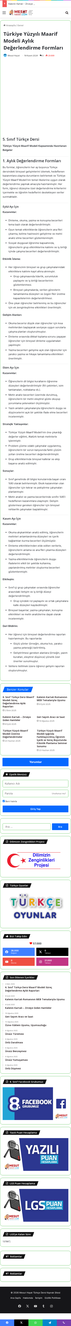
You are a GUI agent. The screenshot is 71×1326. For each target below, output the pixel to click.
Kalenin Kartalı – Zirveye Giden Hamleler (28, 3)
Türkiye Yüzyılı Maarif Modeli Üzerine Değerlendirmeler (15, 733)
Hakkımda (28, 1298)
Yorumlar (35, 762)
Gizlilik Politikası (53, 1298)
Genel (20, 25)
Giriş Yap (35, 809)
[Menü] (4, 13)
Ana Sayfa (15, 1298)
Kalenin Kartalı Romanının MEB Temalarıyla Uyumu (52, 698)
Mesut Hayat (14, 55)
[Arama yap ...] (67, 13)
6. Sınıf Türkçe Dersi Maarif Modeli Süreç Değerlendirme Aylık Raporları (18, 701)
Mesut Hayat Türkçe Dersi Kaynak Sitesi (39, 1292)
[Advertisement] (35, 96)
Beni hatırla (11, 801)
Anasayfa (10, 25)
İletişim (38, 1298)
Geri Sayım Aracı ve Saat (51, 717)
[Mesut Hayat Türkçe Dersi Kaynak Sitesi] (21, 12)
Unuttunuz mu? (59, 793)
